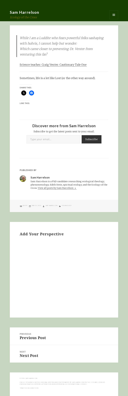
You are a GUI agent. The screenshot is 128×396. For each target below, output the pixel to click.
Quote (25, 205)
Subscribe (91, 139)
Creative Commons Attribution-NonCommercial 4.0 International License (56, 384)
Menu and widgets (113, 14)
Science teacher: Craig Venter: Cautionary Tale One (53, 64)
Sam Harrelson (24, 12)
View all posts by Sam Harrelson (56, 188)
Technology (66, 205)
